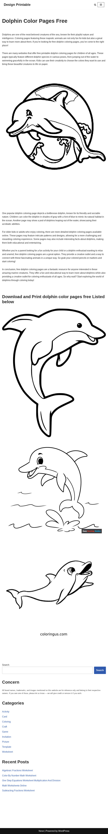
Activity (5, 711)
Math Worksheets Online (14, 785)
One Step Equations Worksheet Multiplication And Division (31, 780)
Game (5, 732)
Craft (4, 726)
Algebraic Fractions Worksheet (17, 770)
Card (4, 716)
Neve (41, 831)
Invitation (6, 737)
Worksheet (7, 752)
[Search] (95, 5)
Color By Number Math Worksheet (19, 775)
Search (5, 665)
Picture (5, 742)
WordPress (63, 831)
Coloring (6, 721)
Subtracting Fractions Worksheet (18, 790)
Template (6, 747)
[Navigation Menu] (101, 4)
